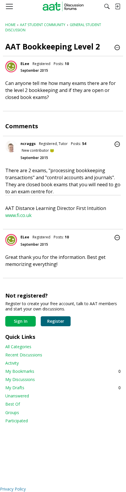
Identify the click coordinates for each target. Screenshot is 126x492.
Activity (12, 363)
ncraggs (28, 143)
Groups (12, 412)
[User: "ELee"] (11, 66)
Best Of (12, 404)
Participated (16, 420)
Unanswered (17, 396)
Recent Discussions (23, 355)
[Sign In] (117, 6)
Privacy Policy (13, 489)
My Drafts (63, 387)
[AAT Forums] (63, 6)
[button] (117, 48)
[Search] (107, 6)
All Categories (18, 346)
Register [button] (55, 321)
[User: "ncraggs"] (11, 146)
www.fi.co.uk (18, 215)
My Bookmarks (63, 371)
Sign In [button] (21, 321)
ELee (25, 63)
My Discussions (20, 379)
